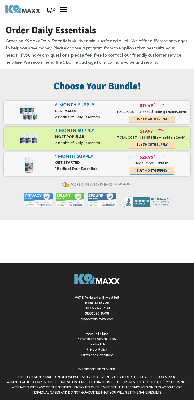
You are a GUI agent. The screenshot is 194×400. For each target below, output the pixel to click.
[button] (50, 10)
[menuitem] (97, 333)
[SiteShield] (38, 200)
